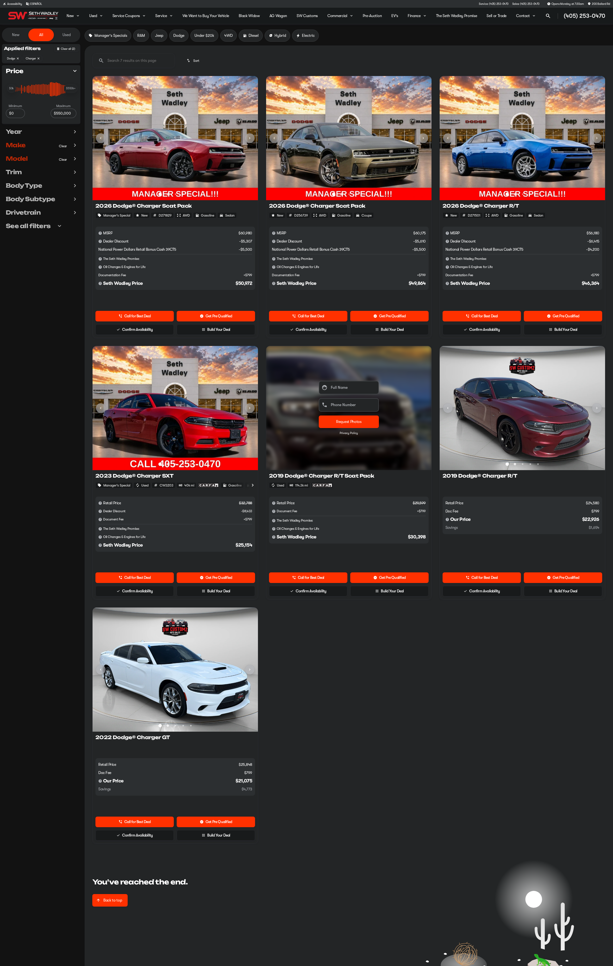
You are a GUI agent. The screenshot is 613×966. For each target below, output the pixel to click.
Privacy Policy (346, 430)
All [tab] (39, 32)
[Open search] (546, 13)
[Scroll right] (250, 483)
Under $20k (202, 33)
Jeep (157, 33)
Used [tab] (64, 32)
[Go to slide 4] (181, 192)
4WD (226, 33)
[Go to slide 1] (158, 192)
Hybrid (278, 33)
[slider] (9, 86)
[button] (102, 136)
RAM (139, 33)
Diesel (251, 33)
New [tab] (13, 32)
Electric (306, 33)
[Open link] (206, 483)
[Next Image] (247, 136)
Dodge (176, 33)
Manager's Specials (108, 33)
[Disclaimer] (98, 231)
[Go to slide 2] (165, 192)
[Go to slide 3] (173, 192)
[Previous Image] (98, 136)
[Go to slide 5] (188, 192)
